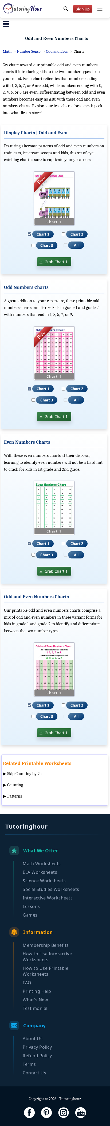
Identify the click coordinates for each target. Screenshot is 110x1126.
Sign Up (83, 9)
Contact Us (34, 1073)
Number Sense (29, 51)
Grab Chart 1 (56, 261)
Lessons (31, 906)
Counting (15, 785)
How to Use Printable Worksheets (45, 971)
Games (30, 915)
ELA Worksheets (40, 872)
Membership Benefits (46, 945)
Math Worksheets (42, 864)
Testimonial (35, 1008)
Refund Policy (37, 1056)
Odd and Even (57, 51)
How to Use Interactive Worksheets (47, 957)
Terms (29, 1064)
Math (7, 51)
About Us (32, 1038)
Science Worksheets (44, 881)
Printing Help (37, 991)
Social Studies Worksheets (51, 889)
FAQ (27, 983)
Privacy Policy (37, 1047)
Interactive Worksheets (48, 898)
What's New (35, 1000)
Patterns (14, 796)
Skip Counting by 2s (24, 773)
